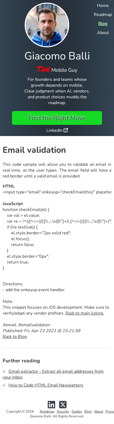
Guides (77, 411)
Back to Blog (15, 337)
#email (9, 325)
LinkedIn (55, 130)
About (103, 33)
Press (110, 411)
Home (103, 6)
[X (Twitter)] (63, 406)
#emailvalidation (34, 325)
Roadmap (103, 15)
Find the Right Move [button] (57, 118)
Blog (102, 24)
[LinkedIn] (51, 406)
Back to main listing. (84, 313)
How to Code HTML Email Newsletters (45, 385)
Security (63, 411)
